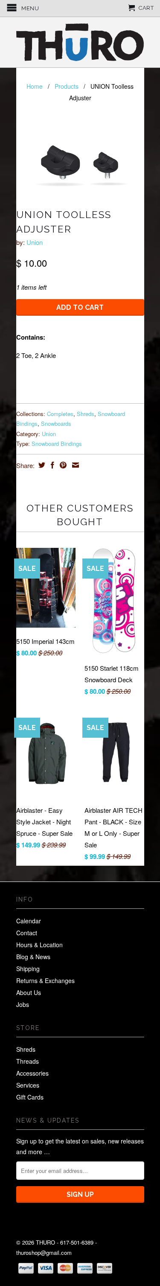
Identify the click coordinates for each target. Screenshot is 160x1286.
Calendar (28, 920)
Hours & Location (39, 944)
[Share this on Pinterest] (62, 465)
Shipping (28, 968)
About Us (28, 992)
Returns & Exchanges (45, 980)
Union (34, 242)
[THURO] (80, 42)
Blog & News (33, 956)
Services (27, 1085)
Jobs (22, 1004)
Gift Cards (30, 1097)
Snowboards (56, 423)
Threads (27, 1061)
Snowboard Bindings (57, 443)
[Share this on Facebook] (51, 465)
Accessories (32, 1073)
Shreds (85, 414)
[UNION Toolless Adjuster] (80, 157)
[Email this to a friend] (74, 465)
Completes (60, 414)
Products (67, 86)
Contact (26, 932)
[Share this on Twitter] (40, 465)
